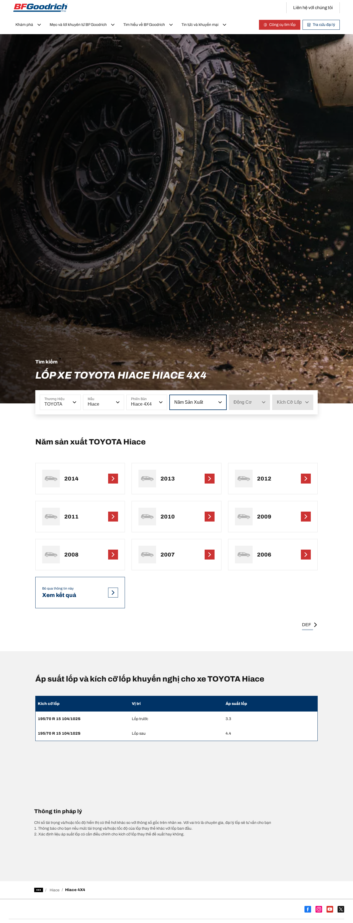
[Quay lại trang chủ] (40, 8)
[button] (74, 402)
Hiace (55, 890)
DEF (306, 624)
